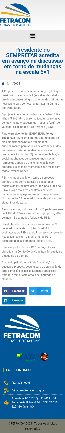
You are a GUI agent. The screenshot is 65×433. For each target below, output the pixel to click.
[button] (32, 36)
